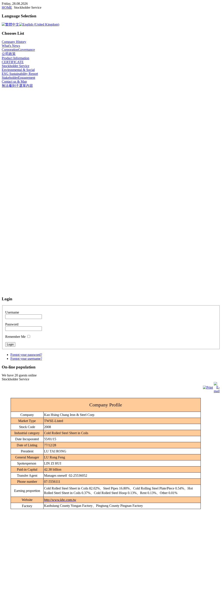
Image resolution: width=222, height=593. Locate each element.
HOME (7, 7)
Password (11, 324)
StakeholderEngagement (18, 77)
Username (12, 312)
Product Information (15, 58)
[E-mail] (217, 391)
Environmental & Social (18, 70)
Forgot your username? (26, 358)
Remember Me (15, 336)
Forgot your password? (26, 354)
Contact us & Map (14, 81)
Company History (14, 42)
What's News (11, 46)
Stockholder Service (15, 66)
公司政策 (9, 54)
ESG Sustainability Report (20, 74)
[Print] (208, 387)
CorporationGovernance (18, 49)
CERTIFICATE (13, 62)
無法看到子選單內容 (17, 85)
